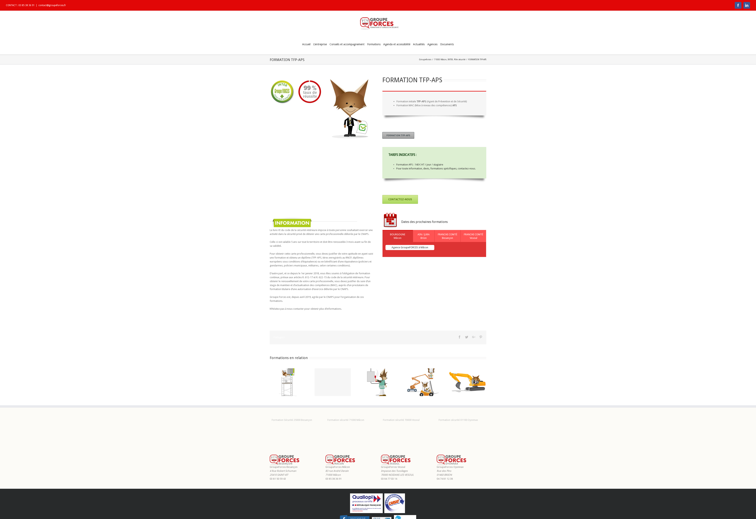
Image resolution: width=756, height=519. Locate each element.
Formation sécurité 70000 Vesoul (401, 419)
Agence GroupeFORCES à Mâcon (410, 247)
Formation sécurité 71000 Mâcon (345, 419)
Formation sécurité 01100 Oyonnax (458, 419)
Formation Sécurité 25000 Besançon (292, 419)
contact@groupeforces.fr (52, 5)
